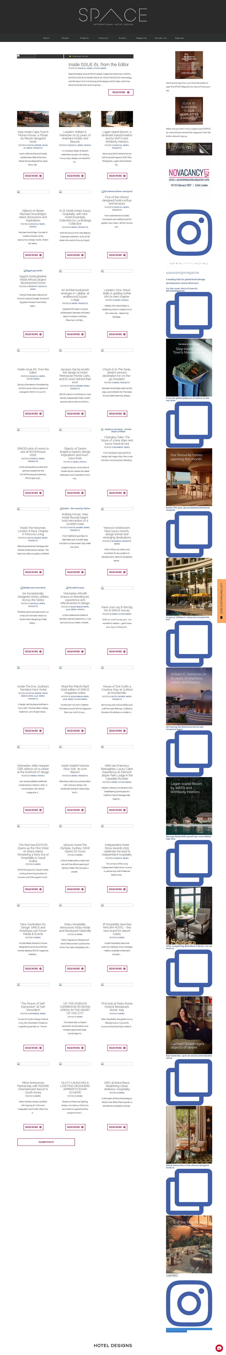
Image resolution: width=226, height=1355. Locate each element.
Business (118, 447)
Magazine (141, 38)
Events (122, 38)
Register (179, 38)
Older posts (46, 1142)
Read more (120, 92)
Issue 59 (34, 604)
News (46, 38)
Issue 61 (82, 68)
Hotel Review (34, 145)
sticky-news (99, 68)
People (65, 38)
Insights (33, 286)
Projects (84, 38)
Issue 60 (34, 224)
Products (103, 38)
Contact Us (161, 38)
